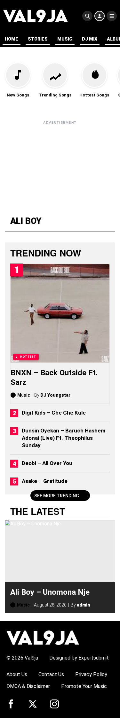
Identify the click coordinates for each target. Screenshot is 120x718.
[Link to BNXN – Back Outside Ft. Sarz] (60, 313)
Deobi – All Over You (47, 463)
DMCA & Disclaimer (28, 686)
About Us (16, 674)
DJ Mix (89, 39)
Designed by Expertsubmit (79, 658)
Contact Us (51, 674)
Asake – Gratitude (45, 481)
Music (64, 39)
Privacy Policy (91, 674)
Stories (38, 39)
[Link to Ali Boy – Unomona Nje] (60, 551)
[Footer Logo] (42, 637)
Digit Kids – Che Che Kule (54, 412)
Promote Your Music (84, 686)
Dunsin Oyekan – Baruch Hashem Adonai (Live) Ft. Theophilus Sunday (63, 437)
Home (11, 39)
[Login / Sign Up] (99, 16)
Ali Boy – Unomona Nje (50, 592)
